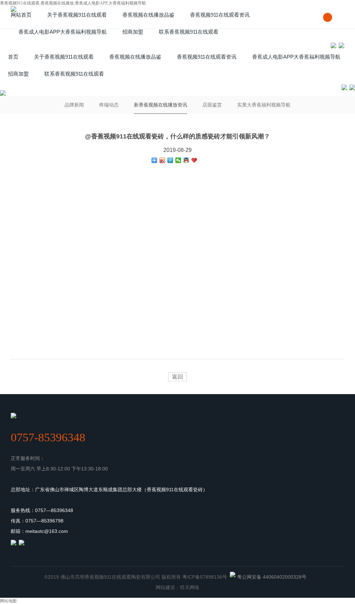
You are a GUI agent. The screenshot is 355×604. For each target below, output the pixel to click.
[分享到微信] (178, 160)
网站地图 (8, 600)
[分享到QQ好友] (186, 160)
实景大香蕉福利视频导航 (264, 105)
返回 (177, 377)
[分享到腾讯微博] (170, 160)
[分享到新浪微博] (162, 160)
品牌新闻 (74, 105)
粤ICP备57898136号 (204, 577)
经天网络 (189, 587)
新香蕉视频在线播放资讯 (160, 105)
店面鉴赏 (212, 105)
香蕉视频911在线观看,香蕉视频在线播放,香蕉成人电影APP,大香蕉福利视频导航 (73, 3)
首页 (13, 57)
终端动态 (109, 105)
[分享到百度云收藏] (194, 160)
